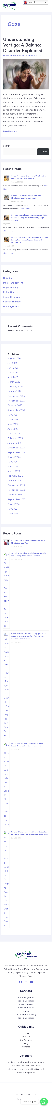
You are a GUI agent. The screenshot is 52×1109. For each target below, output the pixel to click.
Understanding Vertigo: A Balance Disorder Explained (22, 45)
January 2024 (15, 480)
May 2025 (13, 424)
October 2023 (15, 494)
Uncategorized (11, 306)
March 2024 (14, 471)
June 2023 (13, 513)
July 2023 (12, 509)
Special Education (12, 297)
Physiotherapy (10, 55)
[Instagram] (26, 982)
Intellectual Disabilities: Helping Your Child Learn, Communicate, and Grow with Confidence (29, 239)
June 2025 (13, 419)
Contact (26, 1047)
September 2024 (17, 452)
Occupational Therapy (26, 1014)
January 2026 (14, 391)
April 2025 (13, 429)
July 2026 (12, 363)
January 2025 (14, 443)
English (31, 2)
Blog (26, 1043)
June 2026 (13, 368)
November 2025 (16, 400)
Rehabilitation (10, 292)
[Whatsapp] (44, 1101)
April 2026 (13, 377)
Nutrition (8, 278)
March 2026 (14, 382)
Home (26, 1033)
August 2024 (14, 457)
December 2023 (16, 485)
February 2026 (15, 386)
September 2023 (17, 499)
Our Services (26, 1040)
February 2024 (15, 476)
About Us (26, 1037)
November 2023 (16, 490)
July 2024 (12, 461)
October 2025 (15, 405)
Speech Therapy (12, 301)
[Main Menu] (45, 6)
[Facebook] (20, 982)
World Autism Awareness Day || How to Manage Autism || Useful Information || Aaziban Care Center (28, 636)
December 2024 (16, 447)
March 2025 (14, 433)
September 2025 (17, 410)
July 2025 (12, 415)
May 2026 (13, 372)
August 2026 (14, 358)
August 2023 (14, 504)
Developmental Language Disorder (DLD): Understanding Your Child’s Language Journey (29, 217)
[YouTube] (31, 982)
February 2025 (15, 438)
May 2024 (13, 466)
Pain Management (13, 283)
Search (6, 146)
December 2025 (16, 396)
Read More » (10, 131)
